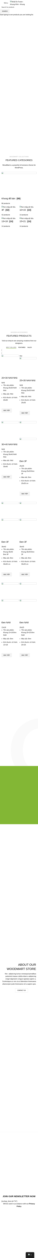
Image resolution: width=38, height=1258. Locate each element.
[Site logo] (19, 3)
